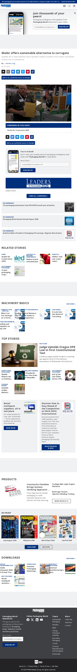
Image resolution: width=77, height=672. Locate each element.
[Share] (13, 72)
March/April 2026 (48, 540)
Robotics (55, 254)
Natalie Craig (10, 63)
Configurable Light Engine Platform (63, 485)
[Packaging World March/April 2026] (48, 527)
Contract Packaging (53, 564)
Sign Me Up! (64, 27)
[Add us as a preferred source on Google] (33, 72)
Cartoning (56, 310)
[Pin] (28, 72)
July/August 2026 (9, 540)
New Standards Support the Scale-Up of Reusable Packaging (30, 375)
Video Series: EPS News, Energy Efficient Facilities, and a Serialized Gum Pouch (57, 376)
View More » (71, 304)
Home (4, 254)
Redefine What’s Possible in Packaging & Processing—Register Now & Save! (32, 233)
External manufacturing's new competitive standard (56, 570)
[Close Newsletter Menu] (75, 13)
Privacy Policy (32, 666)
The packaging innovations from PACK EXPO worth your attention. (29, 205)
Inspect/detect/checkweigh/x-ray (26, 310)
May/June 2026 (29, 540)
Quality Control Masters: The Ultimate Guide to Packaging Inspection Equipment (25, 315)
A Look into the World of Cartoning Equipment (57, 314)
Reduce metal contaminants (32, 260)
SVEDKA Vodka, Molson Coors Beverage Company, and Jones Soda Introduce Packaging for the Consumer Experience (6, 390)
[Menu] (74, 6)
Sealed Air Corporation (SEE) (18, 130)
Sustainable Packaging (6, 267)
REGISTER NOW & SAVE (51, 447)
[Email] (8, 72)
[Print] (3, 72)
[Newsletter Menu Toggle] (64, 6)
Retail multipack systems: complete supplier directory (6, 580)
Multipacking (7, 576)
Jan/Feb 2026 (67, 540)
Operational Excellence (7, 371)
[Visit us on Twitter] (32, 620)
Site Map (55, 666)
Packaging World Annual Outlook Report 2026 (20, 219)
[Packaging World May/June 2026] (29, 527)
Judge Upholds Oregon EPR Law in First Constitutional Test (57, 350)
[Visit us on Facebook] (28, 620)
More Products (61, 501)
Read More (10, 428)
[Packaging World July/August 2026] (10, 527)
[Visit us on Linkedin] (37, 620)
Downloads (31, 564)
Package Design (5, 384)
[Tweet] (23, 72)
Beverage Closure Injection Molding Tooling (63, 493)
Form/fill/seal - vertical (6, 310)
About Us (22, 666)
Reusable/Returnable (30, 371)
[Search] (69, 6)
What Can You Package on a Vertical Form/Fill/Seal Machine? (7, 315)
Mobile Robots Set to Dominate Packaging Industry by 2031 (7, 376)
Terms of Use (44, 666)
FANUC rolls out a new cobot (57, 259)
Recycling (43, 344)
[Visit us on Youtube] (41, 620)
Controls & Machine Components (31, 255)
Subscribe (31, 547)
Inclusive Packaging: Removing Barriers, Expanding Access (31, 568)
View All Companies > (38, 196)
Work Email (25, 160)
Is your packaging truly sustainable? (7, 272)
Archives (46, 547)
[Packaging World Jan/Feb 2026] (67, 527)
